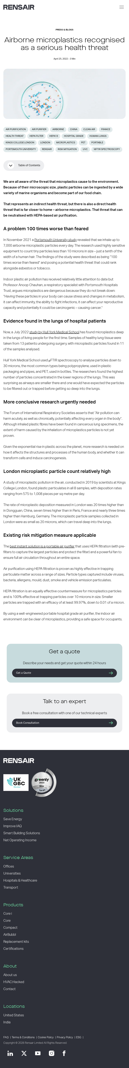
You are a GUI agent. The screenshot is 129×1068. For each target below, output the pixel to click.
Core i (7, 913)
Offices (8, 866)
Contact (9, 989)
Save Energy (12, 819)
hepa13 (53, 136)
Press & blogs (64, 29)
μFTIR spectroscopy (107, 149)
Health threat (15, 136)
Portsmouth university (21, 149)
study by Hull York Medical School (54, 332)
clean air (89, 129)
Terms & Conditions (23, 1037)
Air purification (16, 129)
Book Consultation (27, 723)
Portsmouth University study (55, 240)
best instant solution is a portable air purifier (42, 546)
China (73, 129)
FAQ (6, 1037)
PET (83, 142)
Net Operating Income (19, 840)
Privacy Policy (65, 1037)
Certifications (13, 948)
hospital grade (73, 136)
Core (7, 920)
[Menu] (122, 7)
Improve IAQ (12, 826)
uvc (85, 149)
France (105, 129)
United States (13, 1015)
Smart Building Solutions (21, 833)
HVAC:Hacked (13, 982)
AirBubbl (9, 934)
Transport (10, 887)
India (7, 1022)
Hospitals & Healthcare (20, 880)
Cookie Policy (46, 1037)
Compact (10, 927)
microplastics (65, 142)
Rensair (47, 149)
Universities (12, 873)
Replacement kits (16, 941)
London (45, 142)
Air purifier (39, 129)
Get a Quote (23, 673)
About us (10, 975)
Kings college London (20, 142)
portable (97, 142)
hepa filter (36, 136)
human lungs (98, 136)
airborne (58, 129)
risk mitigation (67, 149)
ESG (78, 1037)
